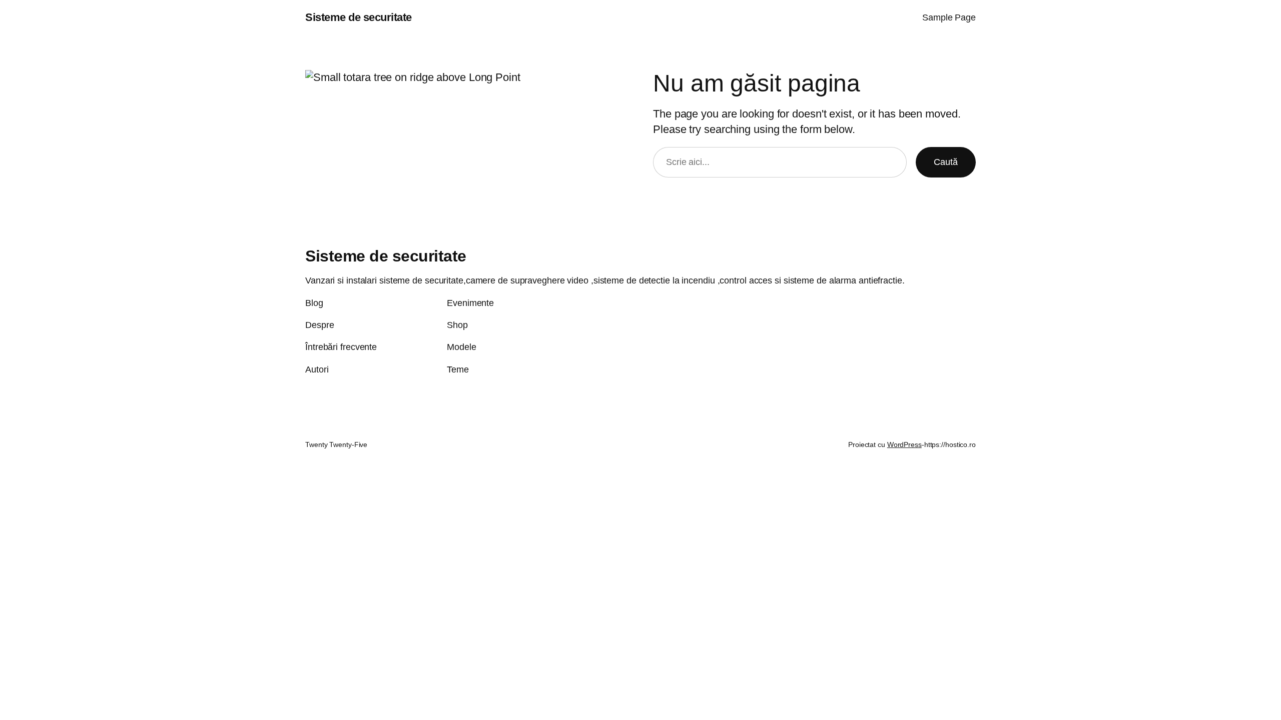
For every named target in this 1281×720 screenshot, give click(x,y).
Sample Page (949, 17)
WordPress (904, 444)
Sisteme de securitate (358, 17)
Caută (946, 162)
